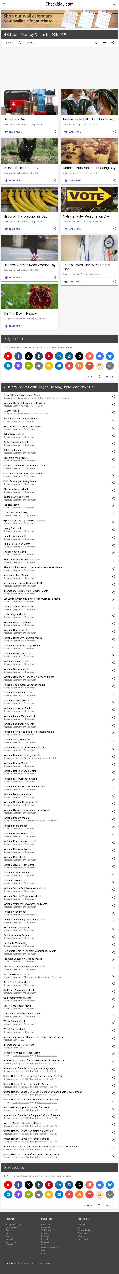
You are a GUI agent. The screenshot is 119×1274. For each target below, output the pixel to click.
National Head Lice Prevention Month (23, 747)
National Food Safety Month (18, 724)
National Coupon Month (16, 700)
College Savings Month (16, 497)
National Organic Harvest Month (20, 802)
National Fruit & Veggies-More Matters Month (28, 731)
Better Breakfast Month (16, 442)
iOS (79, 1227)
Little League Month (14, 614)
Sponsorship (11, 1242)
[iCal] (89, 366)
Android (81, 1224)
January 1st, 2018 (21, 1079)
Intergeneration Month (15, 575)
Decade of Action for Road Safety (21, 1052)
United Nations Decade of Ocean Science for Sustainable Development (42, 1091)
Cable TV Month (12, 450)
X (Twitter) (46, 1230)
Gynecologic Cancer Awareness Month (24, 520)
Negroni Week (11, 410)
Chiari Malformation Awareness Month (24, 465)
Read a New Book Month (16, 974)
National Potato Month (15, 833)
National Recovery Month (17, 849)
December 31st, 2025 (47, 1110)
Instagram (46, 1227)
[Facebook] (18, 356)
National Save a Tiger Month (18, 864)
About (8, 1236)
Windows (82, 1236)
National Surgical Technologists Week (24, 403)
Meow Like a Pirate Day (20, 168)
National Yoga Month (14, 911)
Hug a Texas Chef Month (16, 544)
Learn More (13, 132)
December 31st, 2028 (47, 1126)
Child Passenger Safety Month (20, 481)
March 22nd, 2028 (45, 1149)
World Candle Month (14, 1029)
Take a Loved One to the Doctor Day (86, 267)
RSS (43, 1250)
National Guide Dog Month (17, 739)
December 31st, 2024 (47, 1118)
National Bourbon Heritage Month (21, 645)
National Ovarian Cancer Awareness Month (26, 810)
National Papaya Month (16, 818)
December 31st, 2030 (47, 1055)
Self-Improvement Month (17, 998)
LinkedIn (45, 1239)
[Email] (100, 366)
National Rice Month (14, 857)
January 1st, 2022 (21, 1071)
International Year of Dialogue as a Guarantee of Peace (33, 1037)
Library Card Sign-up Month (18, 606)
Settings (9, 1245)
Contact (9, 1239)
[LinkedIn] (59, 356)
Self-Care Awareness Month (19, 990)
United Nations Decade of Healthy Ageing (26, 1084)
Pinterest (45, 1236)
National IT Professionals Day (25, 216)
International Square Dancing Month (23, 583)
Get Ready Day (14, 119)
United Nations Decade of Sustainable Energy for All (32, 1154)
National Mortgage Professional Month (24, 786)
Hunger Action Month (14, 551)
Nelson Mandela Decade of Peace (22, 1123)
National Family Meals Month (19, 716)
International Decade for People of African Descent (31, 1115)
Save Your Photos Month (16, 982)
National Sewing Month (16, 872)
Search (9, 1230)
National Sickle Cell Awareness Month (24, 888)
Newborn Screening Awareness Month (24, 919)
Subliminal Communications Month (22, 1013)
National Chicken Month (16, 669)
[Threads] (79, 356)
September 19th (91, 124)
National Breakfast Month (17, 653)
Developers (83, 1239)
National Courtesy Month (17, 708)
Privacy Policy (44, 1263)
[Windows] (59, 366)
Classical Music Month (15, 489)
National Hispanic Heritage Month (21, 755)
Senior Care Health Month (17, 1005)
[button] (4, 4)
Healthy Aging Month (14, 536)
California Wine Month (15, 457)
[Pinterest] (49, 356)
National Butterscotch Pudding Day (89, 168)
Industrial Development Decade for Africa (26, 1107)
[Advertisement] (59, 68)
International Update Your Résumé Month (25, 591)
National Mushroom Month (17, 794)
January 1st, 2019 (21, 1126)
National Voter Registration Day (86, 216)
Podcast (45, 1242)
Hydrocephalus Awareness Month (21, 559)
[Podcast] (18, 366)
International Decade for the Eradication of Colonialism (33, 1060)
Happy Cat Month (12, 528)
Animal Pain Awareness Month (20, 418)
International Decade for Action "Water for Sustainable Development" (41, 1146)
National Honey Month (15, 763)
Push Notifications (49, 1247)
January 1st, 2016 (21, 1110)
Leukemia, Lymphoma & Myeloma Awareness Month (32, 598)
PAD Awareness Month (16, 927)
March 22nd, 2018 (21, 1149)
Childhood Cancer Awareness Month (23, 473)
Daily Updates (13, 339)
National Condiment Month (17, 692)
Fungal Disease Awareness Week (21, 395)
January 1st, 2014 (21, 1157)
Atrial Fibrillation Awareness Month (22, 426)
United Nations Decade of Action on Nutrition (28, 1131)
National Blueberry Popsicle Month (22, 637)
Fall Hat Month (11, 504)
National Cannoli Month (16, 661)
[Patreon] (89, 356)
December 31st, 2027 (47, 1079)
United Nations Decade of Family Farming (26, 1138)
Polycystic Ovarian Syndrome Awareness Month (29, 951)
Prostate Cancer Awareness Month (22, 958)
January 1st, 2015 (21, 1118)
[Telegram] (8, 366)
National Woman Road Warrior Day (29, 265)
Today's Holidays (13, 1224)
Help (8, 1233)
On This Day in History (20, 314)
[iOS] (39, 366)
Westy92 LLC (28, 1263)
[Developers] (110, 366)
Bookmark (82, 1233)
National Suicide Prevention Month (22, 896)
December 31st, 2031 (47, 1071)
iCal (43, 1253)
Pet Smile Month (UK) (15, 943)
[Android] (29, 366)
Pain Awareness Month (16, 935)
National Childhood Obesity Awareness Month (28, 677)
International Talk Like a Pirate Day (88, 119)
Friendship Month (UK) (15, 512)
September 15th (49, 758)
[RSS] (79, 366)
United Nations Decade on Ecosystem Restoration (30, 1099)
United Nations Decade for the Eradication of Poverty (32, 1076)
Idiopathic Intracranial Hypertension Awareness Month (33, 567)
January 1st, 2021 (21, 1055)
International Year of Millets (18, 1045)
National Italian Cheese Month (20, 771)
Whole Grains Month (14, 1021)
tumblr (44, 1233)
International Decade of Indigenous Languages (29, 1068)
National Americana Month (17, 622)
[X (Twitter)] (29, 356)
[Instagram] (69, 356)
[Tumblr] (39, 356)
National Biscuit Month (15, 630)
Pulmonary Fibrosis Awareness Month (24, 966)
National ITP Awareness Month (20, 778)
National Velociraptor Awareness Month (25, 904)
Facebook (45, 1224)
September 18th (40, 414)
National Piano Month (15, 825)
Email (43, 1245)
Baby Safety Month (13, 434)
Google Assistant (85, 1230)
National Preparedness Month (19, 841)
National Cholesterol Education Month (24, 684)
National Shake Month (15, 880)
